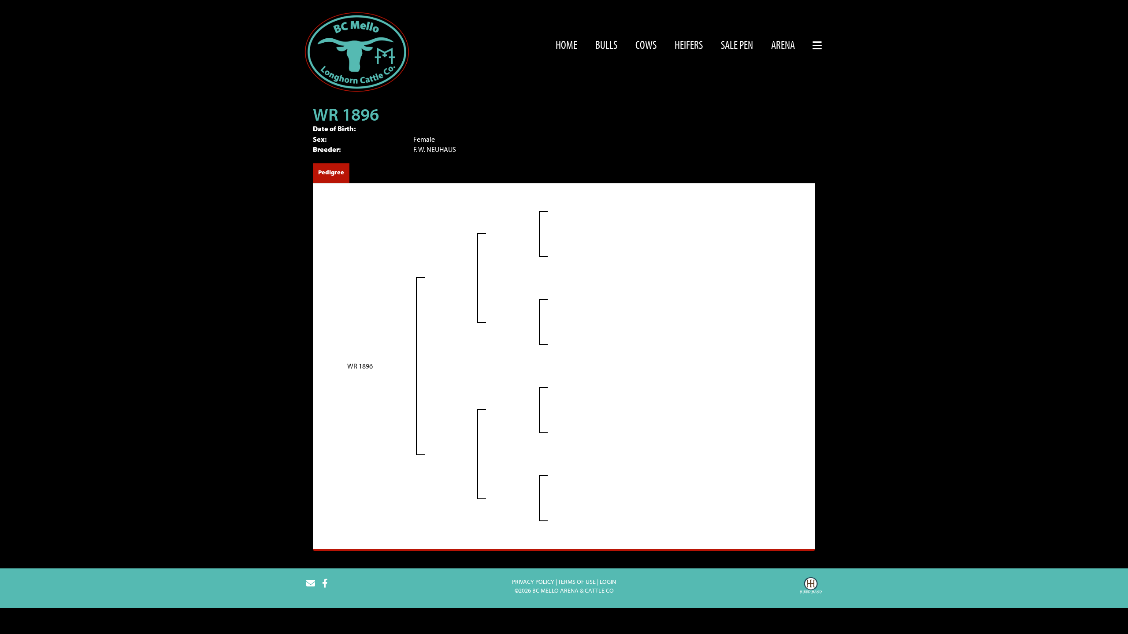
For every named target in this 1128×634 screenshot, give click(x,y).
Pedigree (331, 172)
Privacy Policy (533, 582)
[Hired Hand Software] (811, 587)
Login (608, 582)
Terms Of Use (577, 582)
